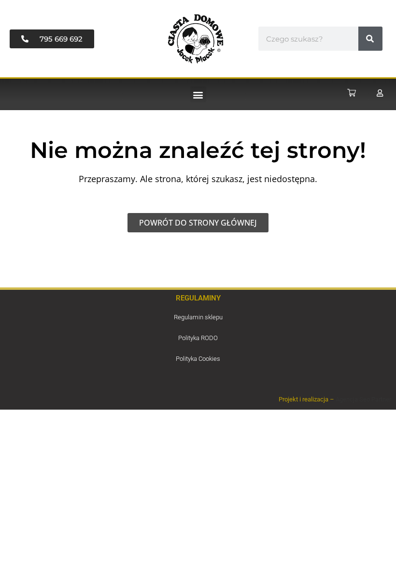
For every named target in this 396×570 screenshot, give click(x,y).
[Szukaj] (370, 39)
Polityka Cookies (198, 358)
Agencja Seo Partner (363, 399)
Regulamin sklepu (198, 317)
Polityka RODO (198, 338)
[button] (198, 94)
